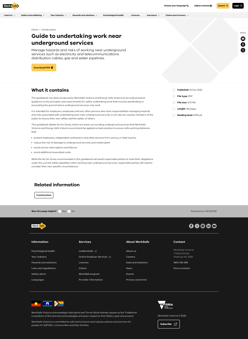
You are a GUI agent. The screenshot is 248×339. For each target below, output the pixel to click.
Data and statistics (137, 262)
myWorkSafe (86, 251)
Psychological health (43, 251)
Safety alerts (38, 274)
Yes (64, 211)
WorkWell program (89, 274)
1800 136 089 (181, 262)
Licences (84, 262)
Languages (37, 279)
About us (131, 251)
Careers (130, 256)
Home (34, 29)
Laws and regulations (43, 268)
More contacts (182, 268)
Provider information (91, 279)
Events (130, 274)
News (129, 268)
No (73, 211)
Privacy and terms (136, 279)
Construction (48, 29)
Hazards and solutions (44, 262)
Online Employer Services (93, 256)
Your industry (39, 256)
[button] (9, 15)
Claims (83, 268)
